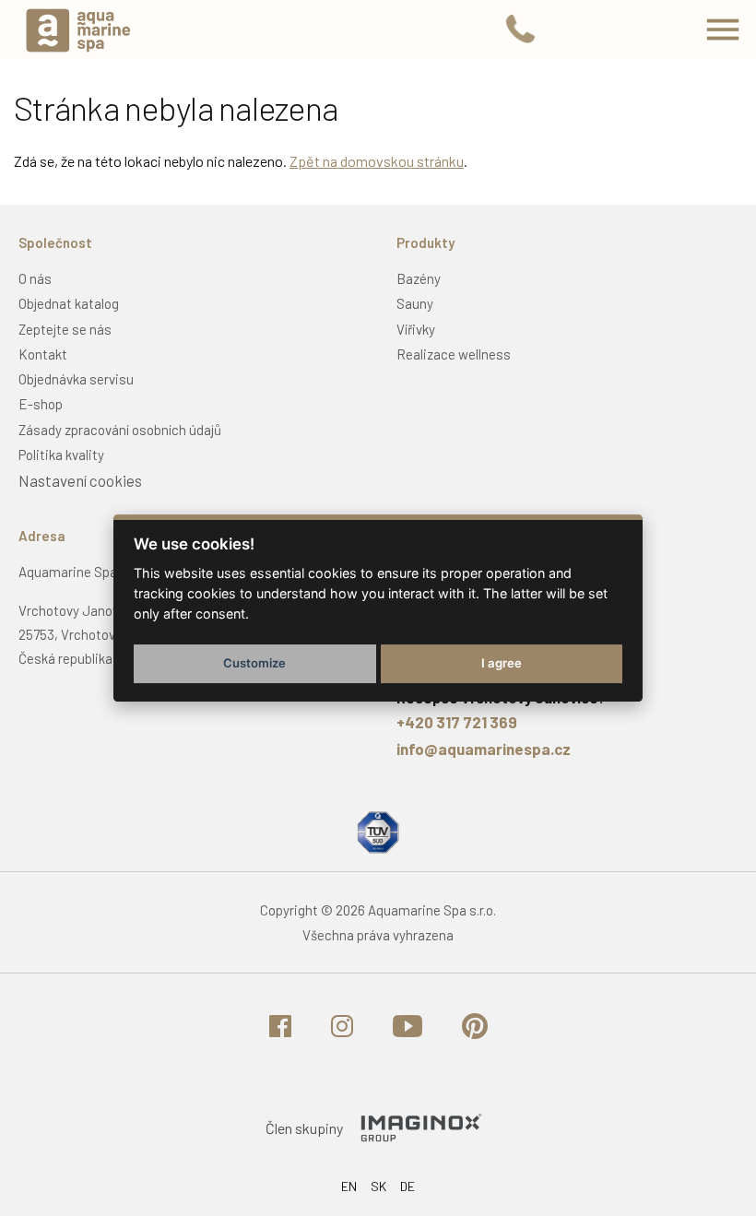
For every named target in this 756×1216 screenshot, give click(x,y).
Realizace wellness (453, 354)
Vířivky (415, 329)
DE (407, 1186)
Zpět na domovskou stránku (376, 161)
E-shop (40, 403)
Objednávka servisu (76, 379)
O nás (35, 278)
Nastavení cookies (80, 480)
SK (378, 1186)
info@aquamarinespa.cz (483, 748)
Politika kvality (61, 454)
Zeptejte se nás (65, 329)
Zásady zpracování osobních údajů (119, 429)
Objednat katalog (68, 303)
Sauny (414, 303)
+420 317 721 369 (456, 722)
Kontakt (42, 354)
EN (349, 1186)
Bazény (418, 278)
